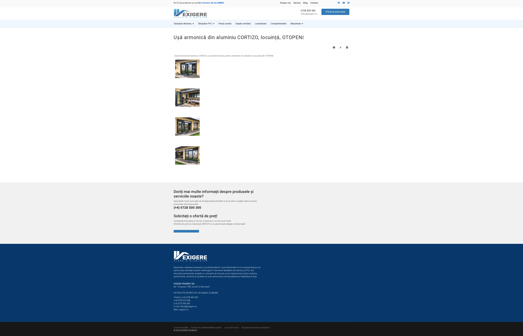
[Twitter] (340, 47)
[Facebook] (339, 3)
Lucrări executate (181, 327)
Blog (305, 3)
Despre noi (285, 3)
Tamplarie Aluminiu (182, 23)
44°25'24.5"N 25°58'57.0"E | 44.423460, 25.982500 (196, 293)
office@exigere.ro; (188, 306)
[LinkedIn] (347, 47)
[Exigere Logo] (191, 13)
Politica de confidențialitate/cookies (206, 327)
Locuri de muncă (231, 327)
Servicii (297, 3)
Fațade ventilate (243, 23)
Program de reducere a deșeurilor (255, 327)
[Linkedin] (348, 3)
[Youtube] (344, 3)
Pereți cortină (224, 23)
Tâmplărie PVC (205, 23)
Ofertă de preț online (335, 11)
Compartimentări (278, 23)
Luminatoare (261, 23)
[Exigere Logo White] (218, 256)
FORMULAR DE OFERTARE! (186, 231)
